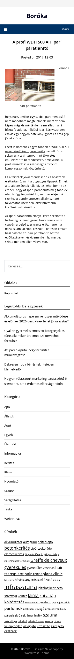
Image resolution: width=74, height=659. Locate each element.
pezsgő (39, 608)
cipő (34, 548)
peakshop (28, 608)
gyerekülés (15, 567)
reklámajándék (31, 615)
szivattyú (10, 621)
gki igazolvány (51, 554)
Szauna (9, 491)
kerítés (22, 596)
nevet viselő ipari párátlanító (25, 151)
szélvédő (22, 621)
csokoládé (44, 548)
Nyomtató (11, 481)
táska (57, 621)
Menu (65, 29)
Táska (8, 509)
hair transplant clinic (43, 573)
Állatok (9, 416)
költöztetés (14, 601)
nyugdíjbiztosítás (61, 602)
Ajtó (7, 407)
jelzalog (43, 588)
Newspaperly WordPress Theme (43, 651)
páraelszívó (12, 615)
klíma (33, 595)
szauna (50, 615)
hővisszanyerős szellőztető (33, 580)
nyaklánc (44, 602)
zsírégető (57, 626)
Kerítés (9, 463)
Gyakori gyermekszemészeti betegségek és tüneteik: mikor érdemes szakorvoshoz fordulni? (34, 336)
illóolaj (56, 580)
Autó (7, 425)
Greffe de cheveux (48, 560)
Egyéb (8, 435)
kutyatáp (47, 595)
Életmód (10, 444)
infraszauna (20, 587)
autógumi (30, 542)
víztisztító (43, 626)
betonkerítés (17, 548)
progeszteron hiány (55, 608)
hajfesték (9, 580)
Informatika (12, 453)
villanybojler (13, 626)
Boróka (37, 16)
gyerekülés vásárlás (40, 568)
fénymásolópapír (34, 554)
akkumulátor (13, 542)
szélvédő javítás (36, 621)
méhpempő (31, 602)
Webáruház (12, 519)
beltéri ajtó (45, 542)
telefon (49, 621)
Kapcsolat (11, 293)
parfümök (13, 608)
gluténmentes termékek (17, 560)
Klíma (8, 472)
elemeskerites (14, 554)
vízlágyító (29, 626)
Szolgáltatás (12, 500)
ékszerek (10, 631)
